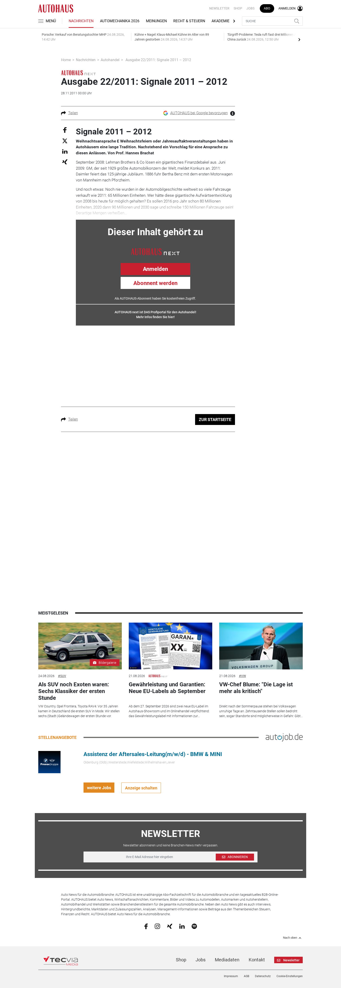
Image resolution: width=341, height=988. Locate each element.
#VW (242, 676)
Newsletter (219, 8)
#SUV (62, 676)
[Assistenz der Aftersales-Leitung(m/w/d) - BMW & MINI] (49, 762)
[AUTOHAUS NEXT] (155, 251)
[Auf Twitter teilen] (64, 140)
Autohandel (110, 60)
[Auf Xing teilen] (65, 161)
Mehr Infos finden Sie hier (155, 317)
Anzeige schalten (141, 787)
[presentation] (299, 39)
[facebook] (146, 926)
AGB (246, 976)
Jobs (250, 8)
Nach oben (290, 937)
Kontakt (257, 960)
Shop (238, 8)
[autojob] (284, 737)
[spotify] (194, 926)
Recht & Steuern (189, 21)
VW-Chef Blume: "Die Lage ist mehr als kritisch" (256, 687)
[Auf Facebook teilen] (65, 129)
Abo (267, 8)
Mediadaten (227, 960)
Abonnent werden (155, 283)
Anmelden (155, 269)
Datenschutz (263, 976)
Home (66, 60)
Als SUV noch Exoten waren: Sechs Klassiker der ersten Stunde (73, 691)
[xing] (169, 926)
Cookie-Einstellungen (290, 976)
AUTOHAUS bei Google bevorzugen (199, 113)
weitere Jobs (99, 787)
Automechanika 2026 (119, 21)
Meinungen (156, 21)
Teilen (73, 113)
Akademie (220, 21)
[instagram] (157, 926)
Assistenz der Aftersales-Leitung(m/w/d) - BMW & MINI (153, 754)
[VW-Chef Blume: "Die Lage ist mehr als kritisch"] (261, 646)
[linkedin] (182, 926)
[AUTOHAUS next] (78, 72)
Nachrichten (81, 21)
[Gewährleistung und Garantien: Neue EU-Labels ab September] (170, 646)
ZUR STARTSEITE (215, 419)
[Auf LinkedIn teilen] (65, 151)
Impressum (231, 976)
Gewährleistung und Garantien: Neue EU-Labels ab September (167, 687)
